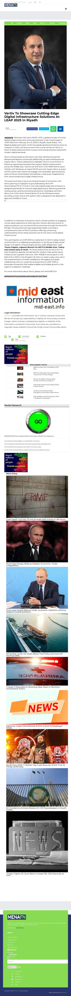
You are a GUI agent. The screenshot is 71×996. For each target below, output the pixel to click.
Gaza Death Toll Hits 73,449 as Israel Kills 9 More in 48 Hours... (36, 519)
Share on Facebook (32, 128)
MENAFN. (16, 990)
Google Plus (18, 976)
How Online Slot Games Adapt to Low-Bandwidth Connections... (22, 441)
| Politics (51, 23)
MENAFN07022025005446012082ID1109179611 (25, 276)
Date (7, 128)
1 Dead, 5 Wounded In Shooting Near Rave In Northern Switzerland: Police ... (33, 688)
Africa (42, 23)
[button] (35, 2)
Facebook (18, 971)
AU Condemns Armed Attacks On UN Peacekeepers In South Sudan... (36, 809)
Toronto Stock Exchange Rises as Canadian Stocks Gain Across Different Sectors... (27, 450)
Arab (27, 23)
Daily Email (18, 979)
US (9, 23)
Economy (62, 23)
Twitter (17, 974)
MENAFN (9, 138)
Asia (34, 23)
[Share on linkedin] (60, 129)
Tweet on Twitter (44, 128)
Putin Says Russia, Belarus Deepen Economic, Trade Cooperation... (31, 565)
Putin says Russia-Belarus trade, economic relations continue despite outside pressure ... (36, 611)
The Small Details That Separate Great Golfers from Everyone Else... (23, 447)
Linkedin (17, 982)
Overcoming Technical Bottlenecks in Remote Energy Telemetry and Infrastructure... (28, 444)
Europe (19, 23)
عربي (30, 2)
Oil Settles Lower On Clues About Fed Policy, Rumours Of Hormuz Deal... (34, 655)
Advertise (10, 945)
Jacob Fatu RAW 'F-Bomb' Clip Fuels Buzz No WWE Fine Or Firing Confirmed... (35, 766)
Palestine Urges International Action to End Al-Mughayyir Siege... (34, 727)
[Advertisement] (35, 15)
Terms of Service (12, 937)
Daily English (12, 954)
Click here (19, 928)
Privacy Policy (11, 940)
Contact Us (10, 942)
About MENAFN (12, 947)
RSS (16, 984)
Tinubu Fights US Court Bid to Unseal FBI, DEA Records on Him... (35, 875)
